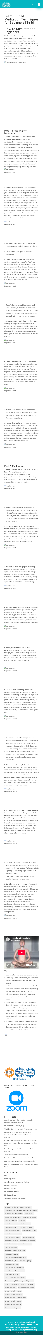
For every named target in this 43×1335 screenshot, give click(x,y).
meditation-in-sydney (11, 1261)
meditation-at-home (11, 1224)
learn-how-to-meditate (30, 1217)
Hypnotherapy (29, 1214)
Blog (6, 1175)
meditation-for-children (29, 1230)
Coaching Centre (10, 1179)
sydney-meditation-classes (26, 1288)
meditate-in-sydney (11, 1220)
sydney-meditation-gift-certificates (15, 1298)
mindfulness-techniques (12, 1274)
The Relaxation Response (12, 1308)
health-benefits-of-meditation (14, 1214)
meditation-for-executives (12, 1237)
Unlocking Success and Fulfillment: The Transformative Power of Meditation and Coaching (18, 1134)
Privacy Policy (30, 1330)
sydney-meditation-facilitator (13, 1294)
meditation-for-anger (11, 1227)
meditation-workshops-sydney (14, 1267)
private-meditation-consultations (15, 1277)
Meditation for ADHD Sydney (14, 1126)
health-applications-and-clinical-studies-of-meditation (21, 1210)
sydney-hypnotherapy (27, 1284)
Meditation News (10, 1195)
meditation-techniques (12, 1264)
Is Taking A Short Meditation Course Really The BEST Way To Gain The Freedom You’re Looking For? (20, 1143)
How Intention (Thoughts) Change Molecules (19, 1161)
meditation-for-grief (28, 1237)
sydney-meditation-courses (13, 1291)
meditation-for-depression (13, 1234)
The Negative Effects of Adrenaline (16, 1155)
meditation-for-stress (11, 1254)
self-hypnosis (29, 1281)
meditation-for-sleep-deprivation (15, 1251)
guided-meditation (25, 1207)
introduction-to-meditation (13, 1217)
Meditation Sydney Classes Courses (18, 1325)
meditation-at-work (25, 1224)
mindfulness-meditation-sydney (14, 1271)
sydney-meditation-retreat (13, 1301)
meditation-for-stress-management (15, 1257)
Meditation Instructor (11, 1192)
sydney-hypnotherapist (12, 1284)
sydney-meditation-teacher (13, 1304)
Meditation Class (10, 1188)
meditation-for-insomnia (27, 1241)
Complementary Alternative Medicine (17, 1182)
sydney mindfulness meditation (14, 1198)
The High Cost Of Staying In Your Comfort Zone (20, 1129)
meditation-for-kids (11, 1244)
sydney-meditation (10, 1288)
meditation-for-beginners (12, 1230)
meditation (22, 1220)
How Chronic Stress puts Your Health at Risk (19, 1158)
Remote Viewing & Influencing (14, 1281)
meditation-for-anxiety (26, 1227)
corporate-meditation (11, 1207)
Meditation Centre (10, 1185)
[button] (39, 4)
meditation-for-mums (25, 1244)
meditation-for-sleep (11, 1247)
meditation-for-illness (11, 1241)
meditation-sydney (25, 1261)
